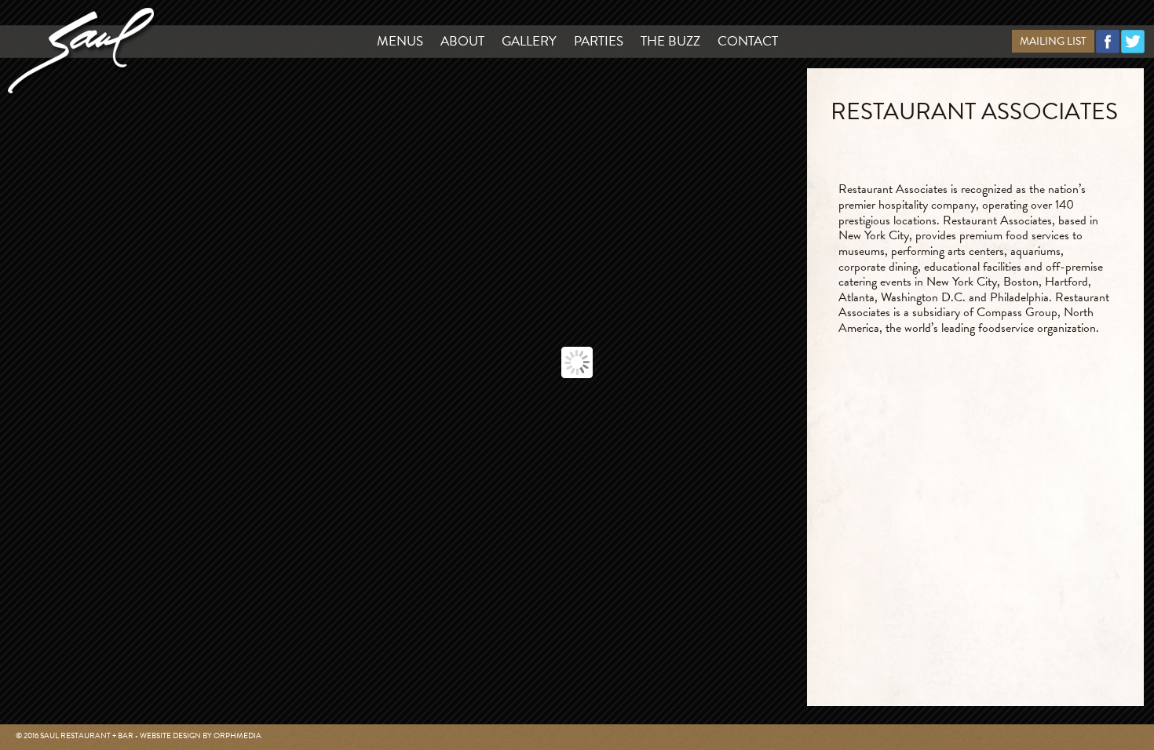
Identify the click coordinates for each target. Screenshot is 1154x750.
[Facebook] (1107, 50)
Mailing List (1053, 41)
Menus (400, 41)
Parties (598, 41)
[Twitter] (1133, 50)
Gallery (529, 41)
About (462, 41)
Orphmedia (237, 735)
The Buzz (670, 41)
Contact (748, 41)
